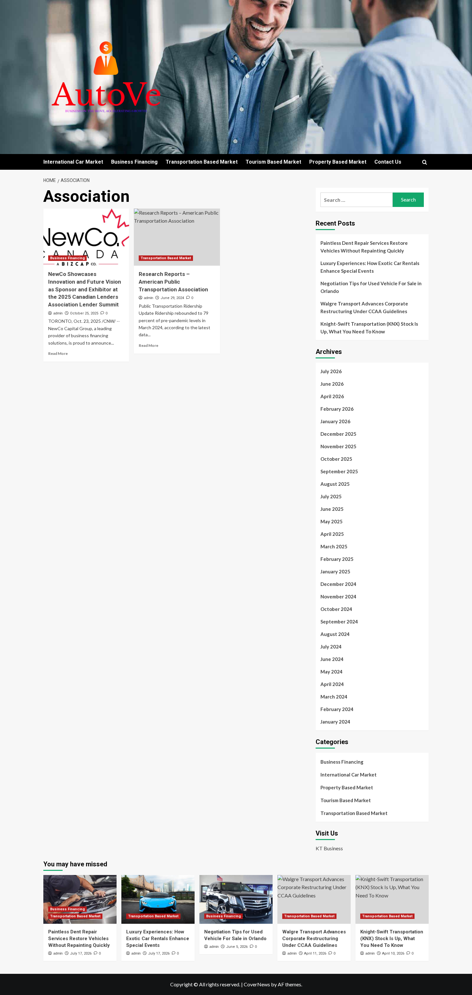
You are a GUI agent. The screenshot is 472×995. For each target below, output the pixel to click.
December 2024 (338, 584)
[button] (425, 162)
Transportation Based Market (202, 162)
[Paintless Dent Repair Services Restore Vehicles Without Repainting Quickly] (80, 899)
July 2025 (331, 496)
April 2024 (332, 684)
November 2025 (338, 446)
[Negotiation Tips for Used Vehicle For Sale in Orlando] (236, 899)
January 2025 (335, 571)
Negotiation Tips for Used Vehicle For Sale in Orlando (371, 287)
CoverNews (257, 984)
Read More (58, 353)
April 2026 (332, 396)
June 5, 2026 (237, 947)
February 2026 (337, 409)
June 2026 (332, 384)
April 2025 (332, 534)
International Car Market (73, 162)
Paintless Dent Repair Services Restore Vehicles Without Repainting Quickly (364, 246)
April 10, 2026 (393, 953)
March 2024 (333, 696)
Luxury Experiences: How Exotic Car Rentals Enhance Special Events (369, 267)
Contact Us (387, 162)
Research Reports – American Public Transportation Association (173, 282)
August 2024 (335, 634)
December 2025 (338, 434)
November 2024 (338, 596)
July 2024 (331, 646)
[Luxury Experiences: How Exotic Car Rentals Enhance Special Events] (158, 899)
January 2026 (335, 421)
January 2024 (335, 722)
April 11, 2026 (315, 953)
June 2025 (332, 509)
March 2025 (333, 546)
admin (58, 313)
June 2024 (332, 659)
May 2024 (331, 671)
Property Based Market (337, 162)
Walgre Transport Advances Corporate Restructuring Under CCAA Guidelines (364, 307)
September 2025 (339, 471)
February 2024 (337, 709)
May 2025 (331, 521)
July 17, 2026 (81, 953)
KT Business (329, 848)
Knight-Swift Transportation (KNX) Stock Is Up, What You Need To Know (369, 327)
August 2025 (335, 484)
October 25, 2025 (84, 313)
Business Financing (134, 162)
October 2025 (336, 459)
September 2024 (339, 621)
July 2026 (331, 371)
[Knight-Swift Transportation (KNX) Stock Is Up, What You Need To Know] (392, 899)
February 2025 (337, 559)
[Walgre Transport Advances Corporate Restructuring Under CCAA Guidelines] (314, 899)
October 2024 (336, 609)
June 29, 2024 (172, 298)
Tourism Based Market (273, 162)
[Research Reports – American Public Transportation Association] (177, 237)
